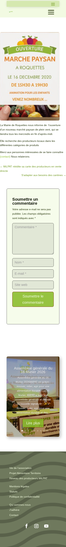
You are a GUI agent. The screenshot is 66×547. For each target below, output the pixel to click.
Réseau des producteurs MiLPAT (28, 478)
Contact (13, 515)
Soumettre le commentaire (33, 299)
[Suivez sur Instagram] (36, 526)
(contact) (5, 156)
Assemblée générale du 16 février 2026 (33, 370)
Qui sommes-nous (20, 504)
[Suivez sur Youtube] (46, 526)
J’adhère (14, 509)
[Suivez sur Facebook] (26, 526)
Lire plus (33, 423)
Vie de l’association (20, 468)
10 (47, 430)
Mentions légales (19, 486)
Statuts (13, 491)
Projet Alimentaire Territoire (25, 473)
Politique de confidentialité (24, 496)
